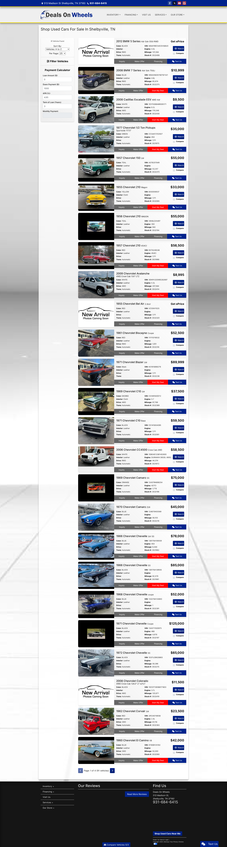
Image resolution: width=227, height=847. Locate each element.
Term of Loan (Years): (52, 102)
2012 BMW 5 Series (137, 41)
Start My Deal (158, 90)
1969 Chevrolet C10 (130, 391)
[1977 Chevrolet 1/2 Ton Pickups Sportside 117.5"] (96, 138)
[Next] (112, 770)
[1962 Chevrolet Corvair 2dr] (96, 721)
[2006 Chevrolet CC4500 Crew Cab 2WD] (96, 456)
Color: (118, 46)
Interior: (119, 49)
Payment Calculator (57, 70)
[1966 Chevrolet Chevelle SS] (96, 575)
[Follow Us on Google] (184, 3)
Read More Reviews (137, 794)
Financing (158, 61)
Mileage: (148, 52)
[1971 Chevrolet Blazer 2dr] (96, 372)
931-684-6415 (98, 3)
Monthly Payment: (50, 111)
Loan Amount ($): (50, 75)
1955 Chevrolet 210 (131, 187)
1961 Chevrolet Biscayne (135, 333)
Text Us (178, 61)
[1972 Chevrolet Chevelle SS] (96, 662)
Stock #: (148, 55)
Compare (180, 53)
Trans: (119, 55)
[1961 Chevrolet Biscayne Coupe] (96, 343)
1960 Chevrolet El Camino (134, 740)
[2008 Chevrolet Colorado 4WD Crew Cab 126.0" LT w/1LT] (96, 692)
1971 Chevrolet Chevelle (134, 623)
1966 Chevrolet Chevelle (135, 536)
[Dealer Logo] (66, 14)
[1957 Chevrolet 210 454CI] (96, 255)
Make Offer (139, 61)
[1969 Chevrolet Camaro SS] (96, 487)
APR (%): (46, 93)
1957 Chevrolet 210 (131, 245)
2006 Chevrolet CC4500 (139, 449)
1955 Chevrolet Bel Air (133, 303)
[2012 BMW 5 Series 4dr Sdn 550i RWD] (96, 51)
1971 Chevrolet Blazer (131, 362)
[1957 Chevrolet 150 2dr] (96, 167)
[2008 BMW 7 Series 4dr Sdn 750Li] (96, 80)
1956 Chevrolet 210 (132, 216)
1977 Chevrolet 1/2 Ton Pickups (135, 129)
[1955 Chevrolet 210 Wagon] (96, 197)
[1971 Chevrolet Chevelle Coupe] (96, 633)
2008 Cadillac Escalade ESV (138, 99)
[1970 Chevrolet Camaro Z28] (96, 516)
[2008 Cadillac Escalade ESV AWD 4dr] (96, 109)
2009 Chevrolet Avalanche (132, 275)
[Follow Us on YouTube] (179, 3)
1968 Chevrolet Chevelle (135, 594)
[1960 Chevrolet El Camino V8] (96, 750)
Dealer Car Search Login (160, 839)
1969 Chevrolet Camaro (132, 477)
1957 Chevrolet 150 (130, 158)
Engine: (148, 49)
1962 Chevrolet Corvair (132, 711)
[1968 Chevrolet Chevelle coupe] (96, 604)
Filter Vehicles (58, 61)
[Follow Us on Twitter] (174, 3)
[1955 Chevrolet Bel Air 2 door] (96, 313)
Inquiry (122, 61)
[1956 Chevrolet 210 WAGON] (96, 226)
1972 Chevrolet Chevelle (133, 652)
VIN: (146, 46)
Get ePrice (177, 41)
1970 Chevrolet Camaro (133, 507)
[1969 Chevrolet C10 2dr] (96, 401)
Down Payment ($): (51, 84)
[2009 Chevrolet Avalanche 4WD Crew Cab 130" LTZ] (96, 284)
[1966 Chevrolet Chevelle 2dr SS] (96, 546)
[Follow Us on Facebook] (170, 3)
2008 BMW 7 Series (135, 70)
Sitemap (166, 842)
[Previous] (80, 770)
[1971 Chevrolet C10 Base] (96, 430)
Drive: (118, 52)
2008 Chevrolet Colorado (132, 682)
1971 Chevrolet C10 (131, 420)
